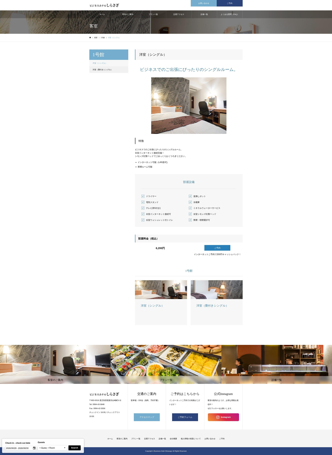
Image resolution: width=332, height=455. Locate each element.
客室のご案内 (127, 14)
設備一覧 (204, 14)
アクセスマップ (147, 417)
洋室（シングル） (100, 63)
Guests (41, 442)
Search (74, 448)
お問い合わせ (203, 3)
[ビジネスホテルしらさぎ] (104, 5)
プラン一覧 (153, 14)
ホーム (102, 14)
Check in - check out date (17, 442)
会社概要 (173, 439)
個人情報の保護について (191, 439)
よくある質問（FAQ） (230, 14)
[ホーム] (90, 37)
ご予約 (229, 3)
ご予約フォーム (185, 417)
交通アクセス (178, 14)
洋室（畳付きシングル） (103, 70)
